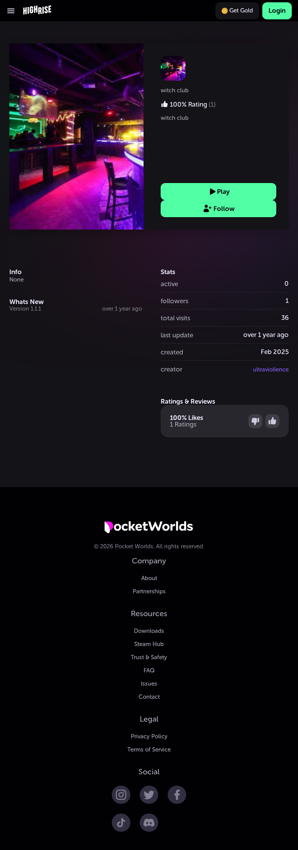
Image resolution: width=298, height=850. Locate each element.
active (169, 283)
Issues (149, 683)
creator (171, 369)
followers (174, 300)
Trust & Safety (149, 657)
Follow (224, 208)
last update (177, 335)
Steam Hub (149, 644)
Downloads (149, 630)
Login (277, 10)
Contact (149, 696)
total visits (175, 317)
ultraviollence (271, 369)
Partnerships (149, 591)
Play (223, 191)
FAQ (149, 670)
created (172, 352)
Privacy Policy (149, 736)
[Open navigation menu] (11, 10)
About (149, 578)
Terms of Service (149, 749)
